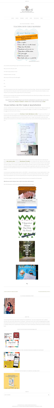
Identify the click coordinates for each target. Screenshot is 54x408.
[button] (27, 200)
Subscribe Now (27, 207)
